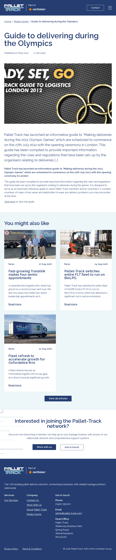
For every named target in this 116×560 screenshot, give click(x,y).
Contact (95, 7)
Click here (9, 201)
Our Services (11, 500)
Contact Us (33, 500)
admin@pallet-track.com (68, 513)
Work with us (44, 447)
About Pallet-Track (37, 509)
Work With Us (34, 505)
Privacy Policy (11, 549)
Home (7, 21)
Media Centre (21, 21)
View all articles (58, 398)
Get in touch (72, 447)
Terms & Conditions (32, 549)
